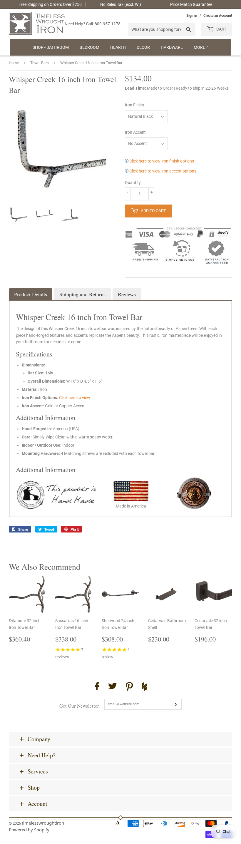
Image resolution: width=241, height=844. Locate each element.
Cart (220, 29)
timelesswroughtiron (43, 823)
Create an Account (217, 16)
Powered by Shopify (29, 830)
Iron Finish (134, 105)
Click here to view (74, 397)
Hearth (118, 47)
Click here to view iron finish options (161, 161)
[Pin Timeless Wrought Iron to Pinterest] (129, 687)
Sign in (191, 16)
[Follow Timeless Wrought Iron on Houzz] (144, 687)
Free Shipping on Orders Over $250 (50, 4)
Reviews (127, 294)
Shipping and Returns (82, 294)
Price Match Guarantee (191, 4)
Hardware (172, 47)
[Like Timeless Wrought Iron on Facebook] (97, 687)
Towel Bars (39, 63)
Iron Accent (135, 132)
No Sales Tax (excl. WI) (120, 4)
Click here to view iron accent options (162, 171)
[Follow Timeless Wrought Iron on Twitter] (112, 687)
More (199, 47)
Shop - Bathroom (51, 47)
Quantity (133, 182)
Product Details (30, 294)
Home (14, 63)
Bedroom (89, 47)
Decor (143, 47)
